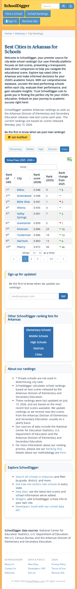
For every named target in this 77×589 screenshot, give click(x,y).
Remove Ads (58, 572)
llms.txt (32, 572)
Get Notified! (19, 137)
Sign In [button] (12, 21)
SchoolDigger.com (35, 581)
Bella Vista (23, 201)
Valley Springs (22, 215)
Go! (63, 296)
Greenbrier (24, 223)
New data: (22, 491)
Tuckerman (24, 235)
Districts (52, 149)
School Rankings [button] (38, 13)
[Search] (63, 6)
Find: (23, 167)
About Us (9, 564)
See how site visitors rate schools (36, 484)
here (63, 452)
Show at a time (38, 253)
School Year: (20, 160)
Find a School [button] (13, 13)
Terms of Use (59, 568)
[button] (14, 178)
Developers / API (36, 568)
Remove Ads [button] (30, 21)
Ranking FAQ (54, 449)
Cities (64, 149)
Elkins (20, 190)
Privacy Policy (59, 564)
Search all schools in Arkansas (34, 476)
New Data (33, 564)
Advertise (10, 572)
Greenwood (24, 196)
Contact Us (10, 568)
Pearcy (21, 247)
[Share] (70, 6)
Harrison (22, 241)
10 (8, 247)
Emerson (22, 229)
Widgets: (21, 499)
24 (51, 258)
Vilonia (21, 207)
